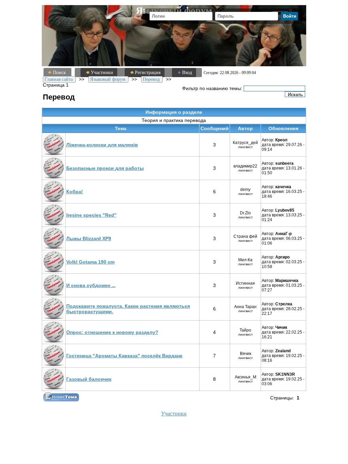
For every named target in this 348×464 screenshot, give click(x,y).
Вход (187, 72)
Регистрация (147, 72)
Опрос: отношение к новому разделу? (112, 332)
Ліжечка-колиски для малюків (102, 144)
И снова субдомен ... (91, 285)
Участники (102, 72)
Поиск (59, 72)
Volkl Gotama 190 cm (90, 262)
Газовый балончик (88, 379)
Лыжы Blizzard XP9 (88, 238)
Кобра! (74, 191)
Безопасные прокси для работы (105, 168)
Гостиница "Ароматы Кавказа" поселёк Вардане (124, 355)
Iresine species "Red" (91, 215)
